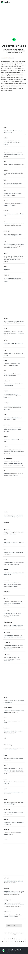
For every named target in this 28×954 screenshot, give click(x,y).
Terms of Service (11, 949)
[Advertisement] (14, 19)
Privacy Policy (19, 949)
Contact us (13, 952)
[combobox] (14, 926)
